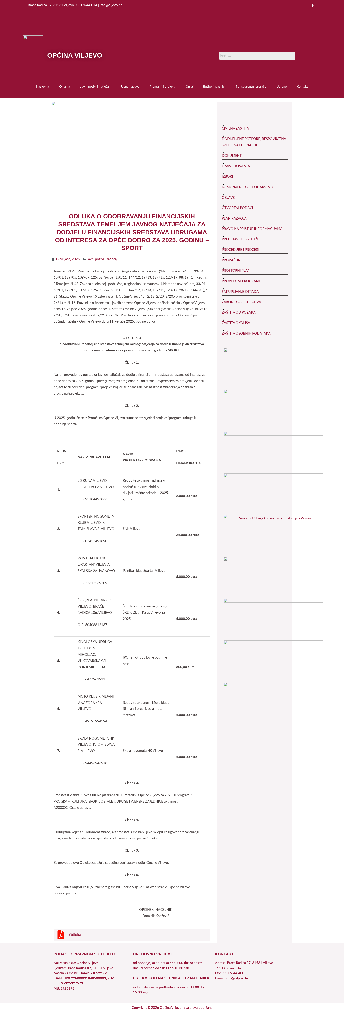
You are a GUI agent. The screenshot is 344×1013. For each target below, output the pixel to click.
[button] (43, 86)
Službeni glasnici (213, 86)
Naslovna (42, 86)
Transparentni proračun (252, 86)
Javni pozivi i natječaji (95, 86)
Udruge (281, 86)
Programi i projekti (162, 86)
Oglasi (190, 86)
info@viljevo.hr (237, 978)
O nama (64, 86)
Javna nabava (130, 86)
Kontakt (302, 86)
